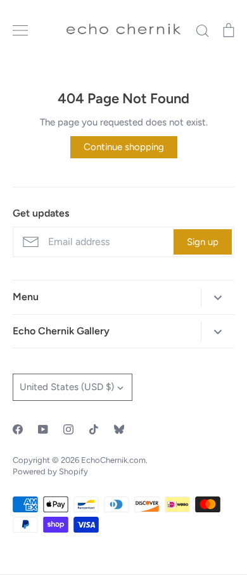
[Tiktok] (93, 429)
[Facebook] (17, 429)
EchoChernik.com (113, 460)
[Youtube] (43, 429)
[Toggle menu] (20, 30)
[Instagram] (68, 429)
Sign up (202, 242)
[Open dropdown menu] (217, 297)
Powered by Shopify (50, 471)
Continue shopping (124, 147)
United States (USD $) (67, 387)
